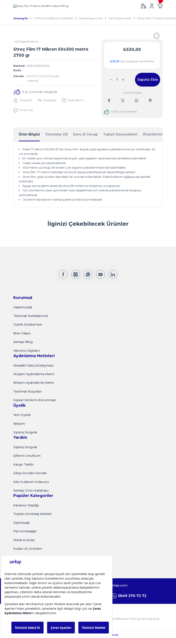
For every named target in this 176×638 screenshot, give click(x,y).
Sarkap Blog (23, 342)
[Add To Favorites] (156, 36)
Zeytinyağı (21, 523)
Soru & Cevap (85, 134)
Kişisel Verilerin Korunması (34, 400)
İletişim (19, 424)
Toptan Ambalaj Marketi (32, 514)
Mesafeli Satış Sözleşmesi (33, 365)
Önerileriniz (154, 134)
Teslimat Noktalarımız (30, 316)
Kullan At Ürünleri (27, 549)
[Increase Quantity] (125, 80)
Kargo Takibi (23, 464)
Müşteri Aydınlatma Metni (33, 374)
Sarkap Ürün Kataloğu (31, 490)
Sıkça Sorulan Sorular (30, 473)
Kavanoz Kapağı (26, 505)
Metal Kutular (24, 540)
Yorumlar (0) (56, 134)
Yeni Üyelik (22, 415)
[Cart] (160, 6)
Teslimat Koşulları (27, 391)
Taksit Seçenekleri (120, 134)
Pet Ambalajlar (25, 531)
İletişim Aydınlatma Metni (33, 383)
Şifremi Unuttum (27, 456)
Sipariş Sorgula (25, 432)
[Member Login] (152, 6)
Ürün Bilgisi (29, 134)
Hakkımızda (22, 307)
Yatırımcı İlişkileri (26, 351)
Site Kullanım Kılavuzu (31, 482)
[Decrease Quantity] (108, 80)
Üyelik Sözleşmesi (27, 324)
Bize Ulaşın (22, 333)
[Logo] (41, 6)
